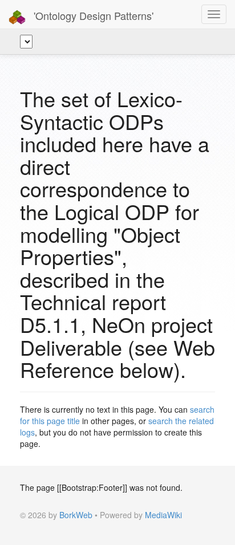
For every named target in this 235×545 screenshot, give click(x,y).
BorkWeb (75, 514)
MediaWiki (163, 514)
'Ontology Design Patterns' (92, 15)
